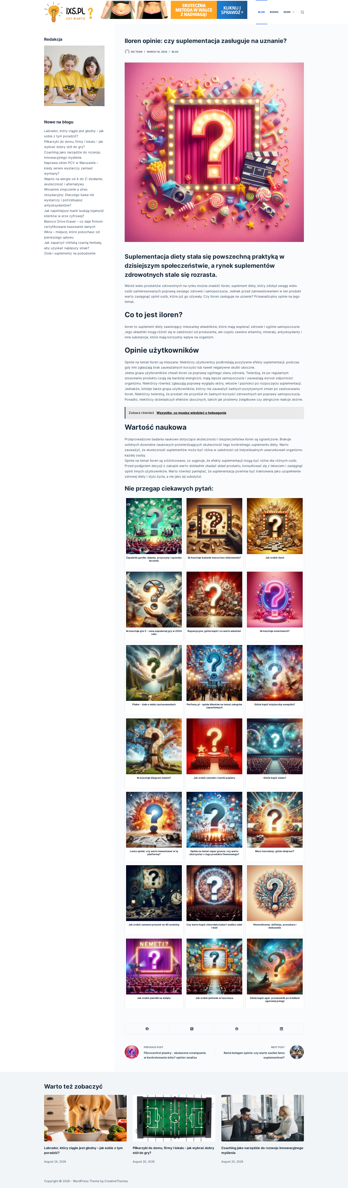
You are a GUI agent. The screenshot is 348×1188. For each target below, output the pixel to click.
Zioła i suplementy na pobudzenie (69, 253)
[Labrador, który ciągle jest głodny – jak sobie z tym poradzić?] (85, 1118)
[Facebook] (147, 1029)
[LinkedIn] (281, 1029)
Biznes (274, 12)
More (287, 12)
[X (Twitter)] (192, 1029)
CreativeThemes (116, 1181)
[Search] (302, 12)
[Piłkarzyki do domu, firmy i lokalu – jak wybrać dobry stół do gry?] (174, 1118)
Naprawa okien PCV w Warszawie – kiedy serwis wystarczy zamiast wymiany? (71, 168)
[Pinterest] (236, 1029)
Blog (261, 12)
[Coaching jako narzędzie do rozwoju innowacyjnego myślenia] (262, 1118)
